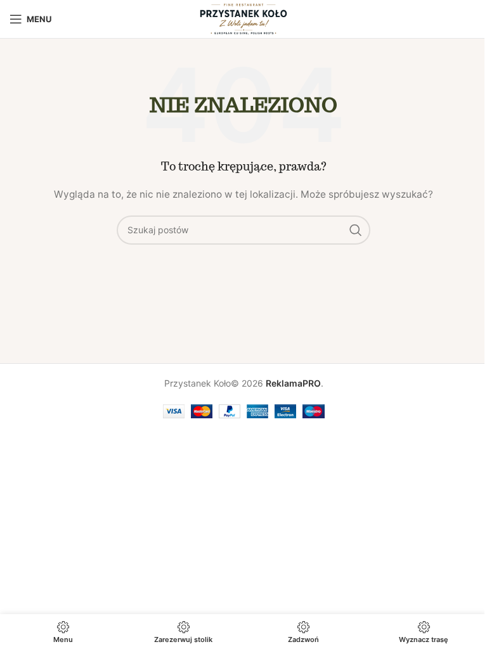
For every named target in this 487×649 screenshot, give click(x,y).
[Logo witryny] (243, 18)
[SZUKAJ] (355, 230)
